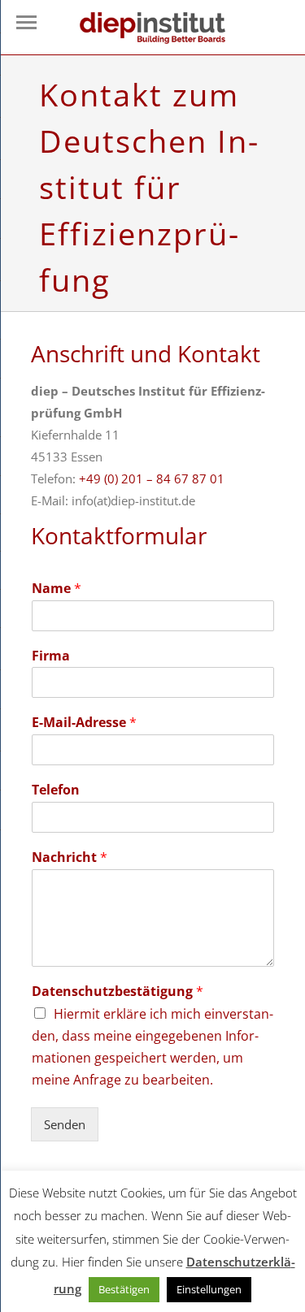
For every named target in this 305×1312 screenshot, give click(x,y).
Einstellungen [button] (209, 1289)
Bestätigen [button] (124, 1289)
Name (56, 588)
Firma (51, 656)
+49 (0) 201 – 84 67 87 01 (151, 478)
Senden (64, 1124)
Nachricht (69, 857)
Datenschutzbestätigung (117, 991)
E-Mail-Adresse (84, 722)
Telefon (56, 790)
